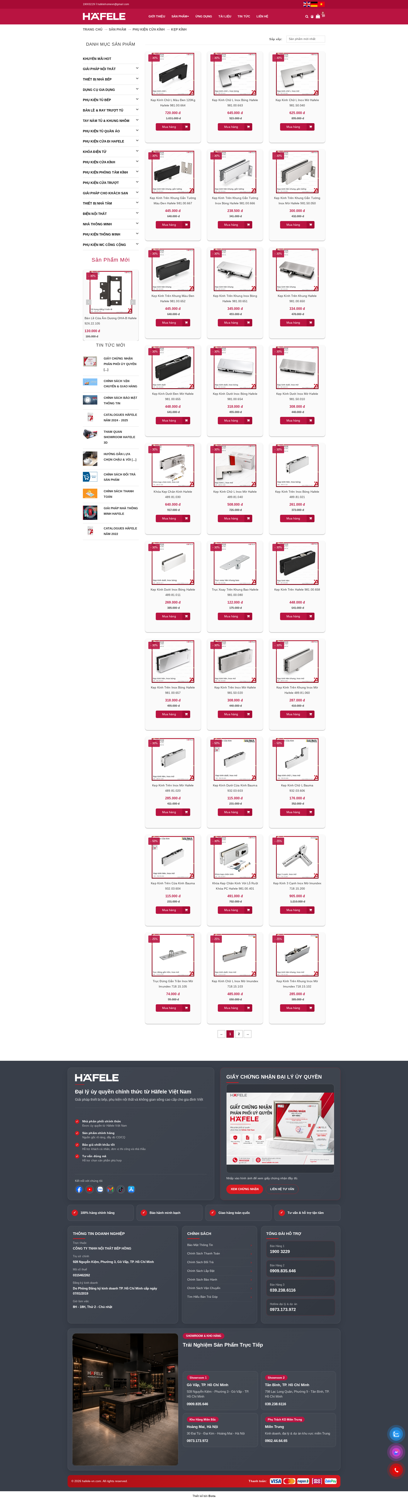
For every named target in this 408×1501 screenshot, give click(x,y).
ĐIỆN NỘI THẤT (95, 214)
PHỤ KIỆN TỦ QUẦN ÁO (101, 131)
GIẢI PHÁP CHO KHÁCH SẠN (105, 193)
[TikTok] (121, 1189)
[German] (314, 4)
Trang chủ (92, 29)
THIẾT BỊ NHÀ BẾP (97, 79)
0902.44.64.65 (276, 1441)
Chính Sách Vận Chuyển (203, 1288)
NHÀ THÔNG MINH (97, 224)
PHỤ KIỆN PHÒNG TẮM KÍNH (105, 172)
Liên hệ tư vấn (282, 1189)
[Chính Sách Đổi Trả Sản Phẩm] (90, 476)
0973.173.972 (283, 1309)
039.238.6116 (283, 1290)
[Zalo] (100, 1189)
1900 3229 (280, 1251)
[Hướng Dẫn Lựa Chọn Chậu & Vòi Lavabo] (90, 458)
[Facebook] (79, 1189)
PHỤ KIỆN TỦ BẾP (97, 100)
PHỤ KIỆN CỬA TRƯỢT (101, 183)
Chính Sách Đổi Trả (200, 1262)
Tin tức (244, 16)
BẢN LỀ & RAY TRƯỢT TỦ (103, 110)
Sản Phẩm (117, 29)
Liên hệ (262, 16)
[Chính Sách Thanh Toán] (90, 493)
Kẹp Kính (179, 29)
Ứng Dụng (204, 16)
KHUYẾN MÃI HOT (97, 59)
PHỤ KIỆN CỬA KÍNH (149, 29)
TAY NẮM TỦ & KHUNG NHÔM (106, 121)
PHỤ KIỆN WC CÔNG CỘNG (104, 245)
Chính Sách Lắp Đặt (200, 1270)
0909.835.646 (283, 1270)
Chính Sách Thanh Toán (203, 1253)
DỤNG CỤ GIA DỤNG (99, 90)
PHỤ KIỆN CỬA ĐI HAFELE (103, 141)
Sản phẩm (179, 16)
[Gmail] (110, 1189)
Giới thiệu (157, 16)
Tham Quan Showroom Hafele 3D (119, 437)
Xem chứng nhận (245, 1189)
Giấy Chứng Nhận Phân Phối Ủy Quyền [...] (120, 364)
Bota (211, 1496)
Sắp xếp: (275, 39)
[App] (131, 1189)
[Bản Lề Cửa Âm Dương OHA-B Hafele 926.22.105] (111, 292)
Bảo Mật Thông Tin (200, 1245)
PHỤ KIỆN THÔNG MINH (101, 234)
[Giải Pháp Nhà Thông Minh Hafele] (90, 512)
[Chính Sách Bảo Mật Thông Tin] (90, 399)
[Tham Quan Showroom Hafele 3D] (90, 434)
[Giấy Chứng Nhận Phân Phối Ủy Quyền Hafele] (90, 361)
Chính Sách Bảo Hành (202, 1279)
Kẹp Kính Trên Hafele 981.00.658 (297, 589)
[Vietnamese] (321, 4)
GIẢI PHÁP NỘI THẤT (99, 69)
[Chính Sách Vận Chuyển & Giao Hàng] (90, 381)
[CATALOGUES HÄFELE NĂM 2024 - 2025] (90, 417)
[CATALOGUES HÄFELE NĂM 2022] (90, 530)
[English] (307, 4)
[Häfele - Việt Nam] (106, 16)
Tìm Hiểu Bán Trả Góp (202, 1296)
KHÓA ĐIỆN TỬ (94, 152)
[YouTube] (89, 1189)
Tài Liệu (224, 16)
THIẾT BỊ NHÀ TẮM (97, 203)
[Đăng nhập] (312, 16)
